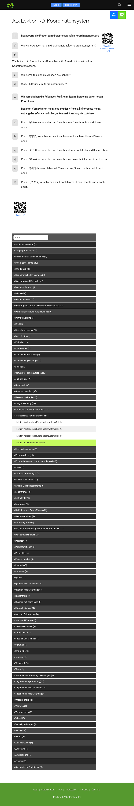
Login (56, 5)
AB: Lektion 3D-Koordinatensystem (51, 21)
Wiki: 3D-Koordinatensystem (107, 48)
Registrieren (71, 5)
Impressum (70, 790)
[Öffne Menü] (129, 5)
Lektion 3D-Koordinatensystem (30, 442)
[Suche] (119, 5)
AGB (35, 790)
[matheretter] (11, 5)
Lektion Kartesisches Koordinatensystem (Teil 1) (39, 422)
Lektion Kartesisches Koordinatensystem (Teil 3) (39, 436)
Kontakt (84, 790)
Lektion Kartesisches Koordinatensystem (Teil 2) (39, 429)
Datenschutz (47, 790)
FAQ (60, 790)
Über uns (95, 790)
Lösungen (19, 215)
